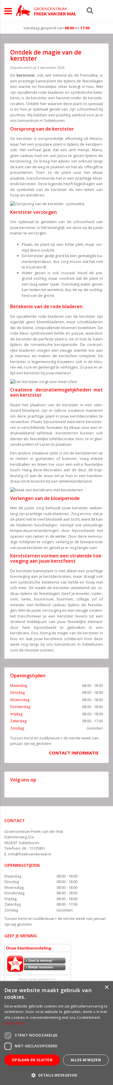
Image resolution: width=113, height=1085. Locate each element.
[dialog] (56, 1033)
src (89, 10)
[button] (56, 1075)
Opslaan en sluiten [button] (32, 1059)
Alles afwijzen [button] (86, 1059)
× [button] (106, 987)
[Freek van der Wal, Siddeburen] (46, 10)
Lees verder (14, 1023)
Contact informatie (74, 753)
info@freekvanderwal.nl (29, 854)
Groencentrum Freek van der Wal (33, 831)
